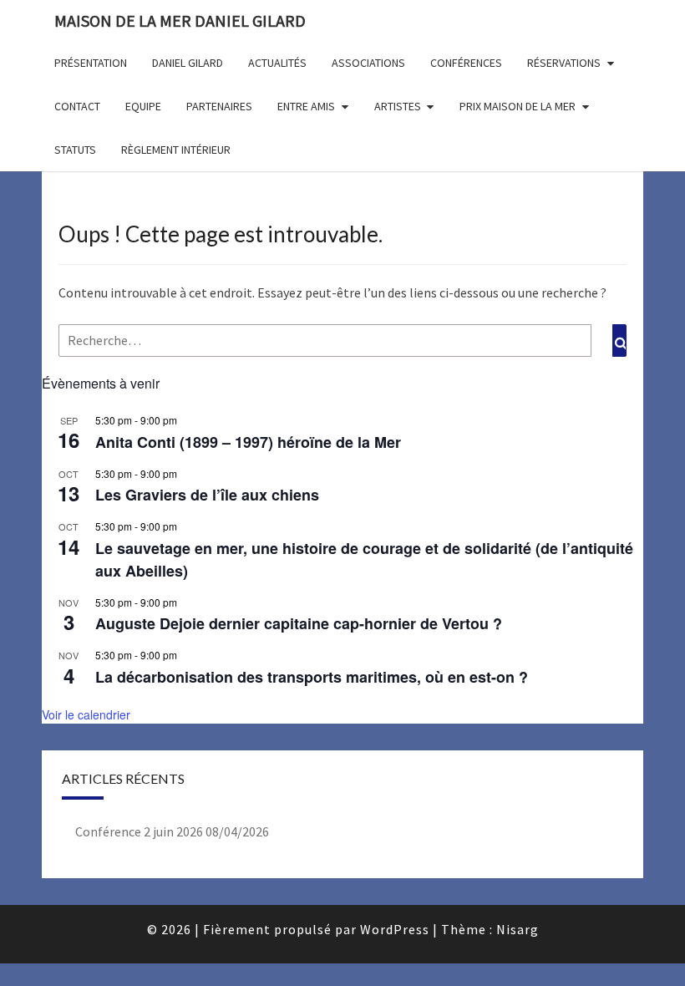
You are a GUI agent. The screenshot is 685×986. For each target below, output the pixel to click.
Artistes (397, 106)
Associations (368, 62)
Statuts (75, 149)
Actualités (277, 62)
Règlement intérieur (176, 149)
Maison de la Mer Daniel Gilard (180, 20)
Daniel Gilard (187, 62)
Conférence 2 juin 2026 (139, 831)
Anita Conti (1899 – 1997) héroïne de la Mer (248, 442)
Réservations (564, 62)
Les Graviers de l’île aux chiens (207, 495)
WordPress (394, 929)
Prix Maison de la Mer (517, 106)
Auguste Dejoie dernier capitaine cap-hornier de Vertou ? (298, 623)
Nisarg (517, 929)
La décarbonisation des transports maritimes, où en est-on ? (311, 677)
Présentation (90, 62)
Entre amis (306, 106)
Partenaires (219, 106)
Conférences (466, 62)
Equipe (143, 106)
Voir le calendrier (86, 714)
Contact (77, 106)
